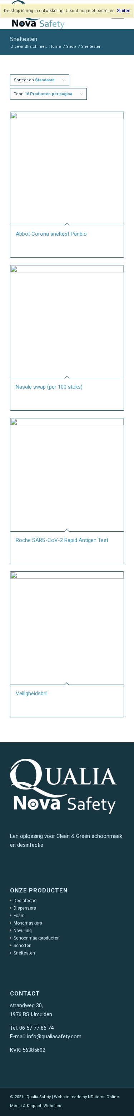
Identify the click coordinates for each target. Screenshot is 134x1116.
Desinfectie (25, 900)
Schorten (22, 945)
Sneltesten (24, 953)
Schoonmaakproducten (37, 938)
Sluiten (123, 10)
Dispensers (25, 908)
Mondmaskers (28, 923)
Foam (19, 915)
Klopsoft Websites (44, 1106)
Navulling (23, 930)
